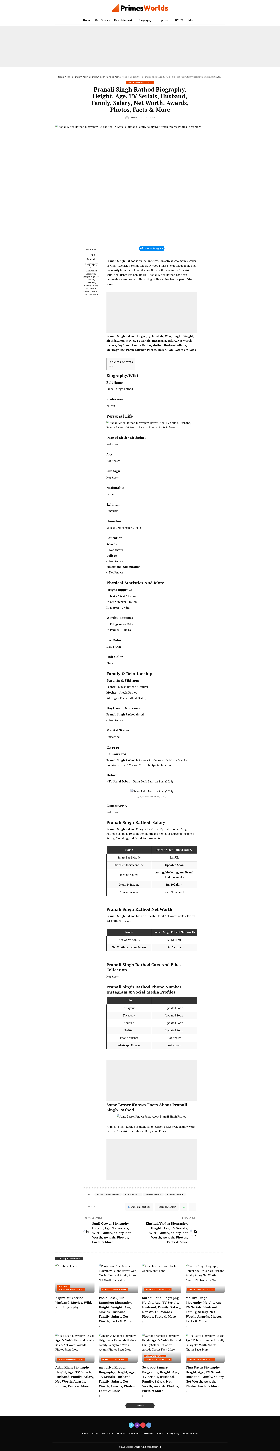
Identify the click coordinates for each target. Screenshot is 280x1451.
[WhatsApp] (183, 1207)
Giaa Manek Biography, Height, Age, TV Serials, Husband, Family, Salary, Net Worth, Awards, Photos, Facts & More (91, 283)
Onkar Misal (135, 117)
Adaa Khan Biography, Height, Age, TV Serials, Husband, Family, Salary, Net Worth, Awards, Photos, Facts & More (74, 1376)
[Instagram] (137, 1425)
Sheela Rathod (154, 1194)
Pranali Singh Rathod (108, 1194)
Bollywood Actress (155, 1356)
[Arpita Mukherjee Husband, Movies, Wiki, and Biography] (74, 1278)
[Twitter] (131, 1425)
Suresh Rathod (176, 1194)
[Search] (223, 20)
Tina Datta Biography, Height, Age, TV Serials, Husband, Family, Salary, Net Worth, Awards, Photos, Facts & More (205, 1376)
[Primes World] (140, 8)
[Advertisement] (87, 46)
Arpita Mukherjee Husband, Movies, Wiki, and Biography (73, 1302)
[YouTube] (143, 1425)
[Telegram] (192, 1207)
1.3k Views (150, 117)
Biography (64, 1286)
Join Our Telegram (153, 248)
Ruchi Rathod (133, 1194)
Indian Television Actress (140, 83)
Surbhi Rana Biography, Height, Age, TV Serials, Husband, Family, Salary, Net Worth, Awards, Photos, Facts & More (161, 1307)
